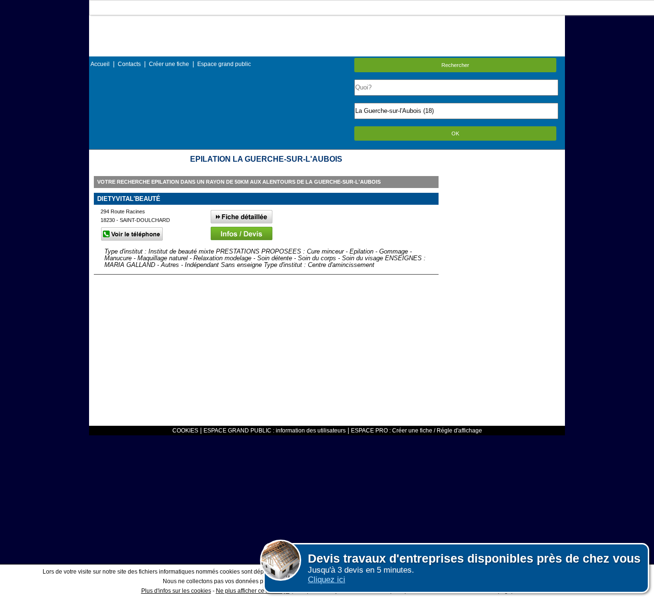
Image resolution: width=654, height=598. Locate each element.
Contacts (129, 64)
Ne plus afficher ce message (253, 590)
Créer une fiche (169, 64)
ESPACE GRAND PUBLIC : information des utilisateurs (274, 430)
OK (455, 133)
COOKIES (185, 430)
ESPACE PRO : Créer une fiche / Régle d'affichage (416, 430)
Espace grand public (224, 64)
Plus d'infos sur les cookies (176, 590)
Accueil (100, 64)
